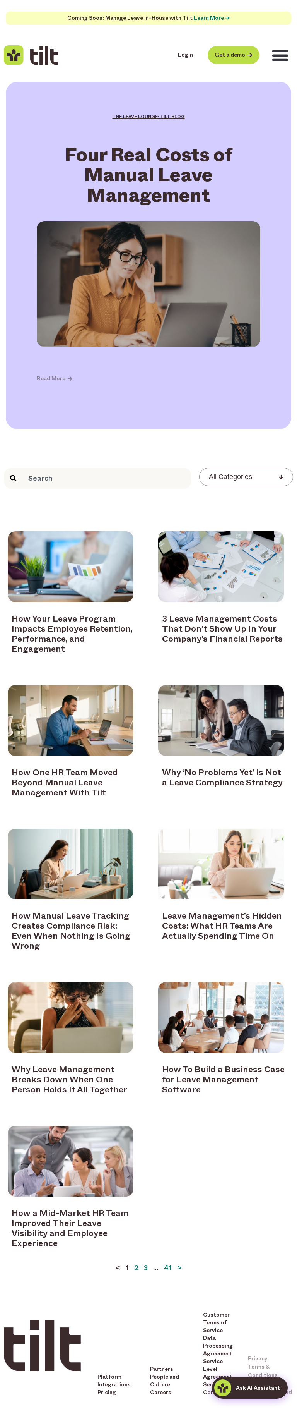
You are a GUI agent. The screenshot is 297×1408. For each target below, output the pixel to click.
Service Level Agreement (217, 1369)
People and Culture (164, 1381)
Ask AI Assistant (258, 1388)
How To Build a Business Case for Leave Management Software (223, 1079)
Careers (160, 1392)
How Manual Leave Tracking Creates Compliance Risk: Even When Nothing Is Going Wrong (71, 930)
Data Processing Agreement (218, 1346)
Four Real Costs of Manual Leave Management (148, 175)
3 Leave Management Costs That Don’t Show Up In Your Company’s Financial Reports (222, 628)
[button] (280, 55)
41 (168, 1268)
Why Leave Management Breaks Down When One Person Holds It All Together (69, 1079)
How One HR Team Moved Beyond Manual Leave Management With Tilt (65, 782)
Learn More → (212, 18)
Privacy (258, 1358)
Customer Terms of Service (216, 1323)
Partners (161, 1369)
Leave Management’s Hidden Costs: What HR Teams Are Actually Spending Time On (222, 925)
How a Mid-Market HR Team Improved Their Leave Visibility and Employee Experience (70, 1228)
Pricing (106, 1392)
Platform (109, 1377)
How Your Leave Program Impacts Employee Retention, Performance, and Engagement (72, 633)
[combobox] (97, 478)
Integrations (114, 1384)
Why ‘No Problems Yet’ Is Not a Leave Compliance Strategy (222, 777)
